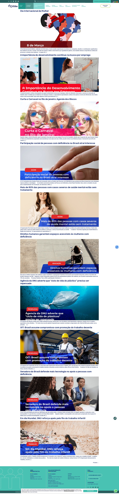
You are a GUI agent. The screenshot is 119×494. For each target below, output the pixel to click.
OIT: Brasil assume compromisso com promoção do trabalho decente (56, 327)
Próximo (96, 462)
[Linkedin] (16, 1)
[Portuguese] (115, 1)
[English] (113, 1)
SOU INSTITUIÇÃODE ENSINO (76, 6)
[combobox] (59, 1)
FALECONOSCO (61, 6)
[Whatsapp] (9, 1)
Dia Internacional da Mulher (34, 11)
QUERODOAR (21, 6)
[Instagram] (11, 1)
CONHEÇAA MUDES (28, 6)
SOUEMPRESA (84, 6)
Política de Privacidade (69, 490)
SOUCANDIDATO (67, 6)
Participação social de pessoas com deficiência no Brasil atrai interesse (57, 143)
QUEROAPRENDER (48, 6)
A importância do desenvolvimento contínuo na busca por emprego (55, 55)
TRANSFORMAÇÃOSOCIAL (38, 6)
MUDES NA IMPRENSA (55, 6)
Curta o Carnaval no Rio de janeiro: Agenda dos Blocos (48, 99)
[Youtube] (18, 1)
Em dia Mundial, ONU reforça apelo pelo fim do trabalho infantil (52, 418)
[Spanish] (117, 1)
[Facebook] (13, 1)
